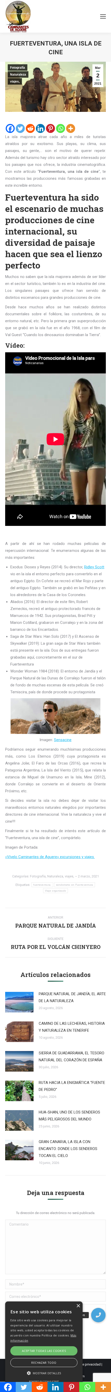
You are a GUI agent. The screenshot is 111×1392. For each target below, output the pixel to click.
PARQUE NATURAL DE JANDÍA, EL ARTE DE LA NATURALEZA (72, 997)
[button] (98, 1315)
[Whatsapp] (60, 128)
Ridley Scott (94, 567)
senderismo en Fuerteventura (74, 884)
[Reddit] (30, 128)
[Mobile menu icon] (103, 16)
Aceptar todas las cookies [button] (44, 1351)
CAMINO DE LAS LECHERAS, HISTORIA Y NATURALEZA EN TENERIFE (72, 1027)
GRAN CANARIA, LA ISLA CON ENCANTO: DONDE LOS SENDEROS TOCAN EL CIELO (68, 1148)
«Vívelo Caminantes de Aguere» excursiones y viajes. (50, 857)
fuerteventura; (42, 884)
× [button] (78, 1306)
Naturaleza (18, 74)
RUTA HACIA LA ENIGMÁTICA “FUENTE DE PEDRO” (72, 1086)
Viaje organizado (55, 890)
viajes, (15, 81)
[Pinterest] (50, 128)
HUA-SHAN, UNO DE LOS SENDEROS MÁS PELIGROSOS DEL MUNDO (69, 1115)
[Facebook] (10, 128)
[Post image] (19, 1002)
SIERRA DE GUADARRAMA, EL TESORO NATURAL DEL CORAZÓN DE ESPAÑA (71, 1056)
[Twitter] (20, 128)
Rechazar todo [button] (43, 1362)
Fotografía (17, 67)
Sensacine (63, 740)
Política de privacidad (85, 1364)
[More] (70, 128)
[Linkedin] (40, 128)
